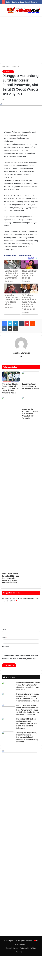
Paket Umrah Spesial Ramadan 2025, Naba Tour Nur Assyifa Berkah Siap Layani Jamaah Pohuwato (10, 578)
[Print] (15, 328)
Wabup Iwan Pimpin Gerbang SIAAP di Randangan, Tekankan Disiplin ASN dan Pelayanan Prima (11, 388)
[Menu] (3, 11)
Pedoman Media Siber (28, 948)
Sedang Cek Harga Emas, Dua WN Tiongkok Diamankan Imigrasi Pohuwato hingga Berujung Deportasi (27, 737)
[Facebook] (4, 323)
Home (6, 67)
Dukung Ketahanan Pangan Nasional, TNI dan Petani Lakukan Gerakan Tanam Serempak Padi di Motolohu (27, 697)
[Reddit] (32, 323)
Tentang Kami (21, 952)
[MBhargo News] (23, 10)
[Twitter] (10, 323)
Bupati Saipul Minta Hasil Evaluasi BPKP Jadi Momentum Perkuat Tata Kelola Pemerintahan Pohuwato (26, 723)
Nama (4, 629)
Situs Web (5, 646)
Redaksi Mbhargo (21, 352)
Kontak (15, 948)
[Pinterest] (26, 323)
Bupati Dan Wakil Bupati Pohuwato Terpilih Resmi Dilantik (30, 386)
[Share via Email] (10, 328)
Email (4, 638)
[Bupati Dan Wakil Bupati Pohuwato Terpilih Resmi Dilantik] (31, 377)
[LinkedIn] (15, 323)
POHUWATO (14, 67)
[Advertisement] (21, 40)
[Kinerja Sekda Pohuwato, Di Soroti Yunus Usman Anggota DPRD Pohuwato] (31, 402)
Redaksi (9, 948)
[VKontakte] (4, 328)
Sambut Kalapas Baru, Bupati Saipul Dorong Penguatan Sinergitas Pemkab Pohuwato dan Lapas (28, 686)
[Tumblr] (21, 323)
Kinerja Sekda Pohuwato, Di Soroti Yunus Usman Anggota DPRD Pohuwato (30, 413)
